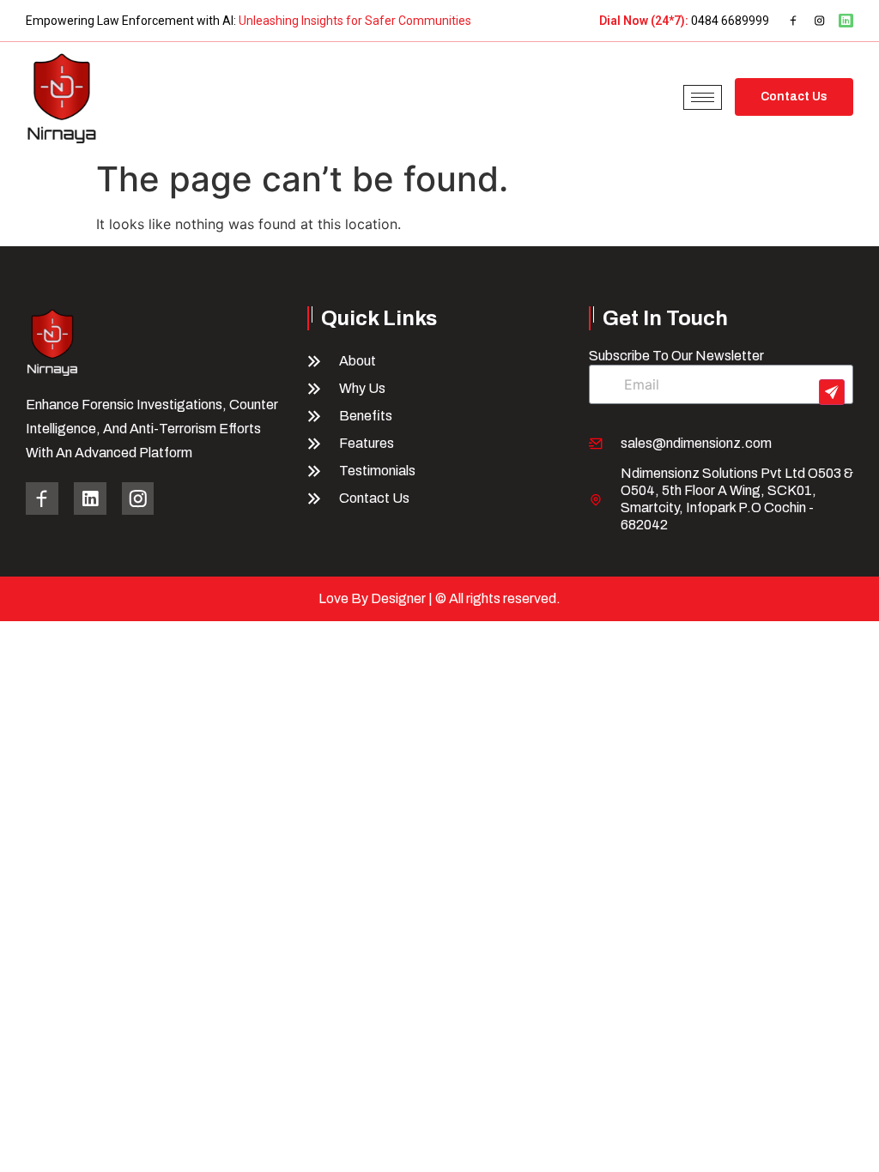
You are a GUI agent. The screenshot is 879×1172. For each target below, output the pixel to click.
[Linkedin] (846, 21)
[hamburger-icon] (702, 97)
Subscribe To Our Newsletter (676, 355)
